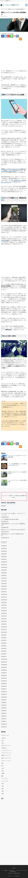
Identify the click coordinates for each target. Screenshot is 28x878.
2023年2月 (4, 589)
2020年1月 (3, 689)
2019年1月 (3, 721)
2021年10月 (4, 632)
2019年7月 (3, 705)
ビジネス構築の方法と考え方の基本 (9, 519)
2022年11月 (4, 597)
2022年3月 (4, 618)
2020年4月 (4, 681)
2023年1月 (3, 591)
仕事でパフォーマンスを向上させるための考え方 (13, 529)
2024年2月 (4, 556)
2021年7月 (3, 640)
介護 (3, 768)
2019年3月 (3, 716)
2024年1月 (3, 559)
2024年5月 (4, 548)
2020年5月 (4, 678)
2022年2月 (4, 621)
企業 (3, 770)
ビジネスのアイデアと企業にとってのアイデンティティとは (13, 514)
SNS (3, 743)
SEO (3, 740)
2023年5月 (4, 581)
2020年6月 (4, 675)
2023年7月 (4, 575)
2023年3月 (4, 586)
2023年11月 (4, 564)
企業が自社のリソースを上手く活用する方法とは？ (12, 534)
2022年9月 (4, 602)
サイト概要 (5, 870)
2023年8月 (4, 572)
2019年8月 (3, 702)
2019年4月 (3, 713)
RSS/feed (3, 505)
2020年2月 (4, 686)
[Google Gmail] (14, 36)
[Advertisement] (14, 56)
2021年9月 (3, 635)
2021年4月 (3, 648)
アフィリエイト (5, 778)
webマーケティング (6, 745)
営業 (3, 791)
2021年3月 (3, 651)
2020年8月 (4, 670)
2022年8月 (4, 605)
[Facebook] (2, 36)
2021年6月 (3, 643)
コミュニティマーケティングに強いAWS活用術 (17, 481)
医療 (3, 788)
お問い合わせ (11, 870)
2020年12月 (4, 659)
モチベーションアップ (6, 760)
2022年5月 (4, 613)
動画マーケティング (6, 755)
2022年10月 (4, 599)
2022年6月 (4, 610)
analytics (4, 738)
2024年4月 (4, 551)
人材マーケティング (6, 758)
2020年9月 (4, 667)
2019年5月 (3, 710)
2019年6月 (3, 708)
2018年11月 (4, 727)
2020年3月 (4, 683)
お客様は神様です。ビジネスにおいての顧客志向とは (13, 524)
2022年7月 (4, 608)
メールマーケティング (6, 750)
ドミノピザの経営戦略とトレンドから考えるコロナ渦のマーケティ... (17, 464)
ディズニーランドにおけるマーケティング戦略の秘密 (17, 456)
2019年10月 (4, 697)
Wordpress (4, 748)
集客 (2, 776)
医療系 (3, 773)
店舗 (3, 793)
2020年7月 (4, 672)
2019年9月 (3, 699)
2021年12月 (4, 627)
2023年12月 (4, 562)
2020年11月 (4, 662)
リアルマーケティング (6, 753)
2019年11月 (4, 694)
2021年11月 (4, 629)
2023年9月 (4, 570)
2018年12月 (4, 724)
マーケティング (5, 735)
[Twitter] (5, 36)
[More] (20, 39)
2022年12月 (4, 594)
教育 (3, 763)
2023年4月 (4, 583)
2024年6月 (4, 545)
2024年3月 (4, 554)
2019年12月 (4, 691)
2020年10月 (4, 664)
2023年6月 (4, 578)
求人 (2, 765)
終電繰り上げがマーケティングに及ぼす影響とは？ (17, 472)
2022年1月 (3, 624)
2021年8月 (3, 637)
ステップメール (5, 781)
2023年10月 (4, 567)
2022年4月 (4, 616)
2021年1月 (3, 656)
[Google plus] (8, 36)
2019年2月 (3, 718)
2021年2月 (3, 654)
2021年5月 (3, 645)
